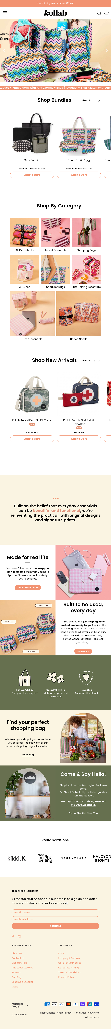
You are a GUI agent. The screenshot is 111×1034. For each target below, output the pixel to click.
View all (86, 100)
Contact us (18, 958)
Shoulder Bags (55, 287)
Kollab (23, 1014)
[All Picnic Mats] (24, 232)
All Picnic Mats (25, 250)
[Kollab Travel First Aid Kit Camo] (32, 394)
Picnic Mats (80, 1012)
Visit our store (19, 963)
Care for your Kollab (70, 963)
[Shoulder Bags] (55, 269)
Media (15, 986)
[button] (99, 100)
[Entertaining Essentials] (86, 269)
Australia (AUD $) (17, 1005)
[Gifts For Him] (32, 134)
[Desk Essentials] (32, 313)
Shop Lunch (83, 651)
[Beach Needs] (78, 313)
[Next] (106, 50)
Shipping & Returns (69, 958)
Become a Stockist (22, 982)
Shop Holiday (64, 1012)
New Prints (93, 1012)
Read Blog (28, 754)
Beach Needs (78, 339)
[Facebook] (13, 936)
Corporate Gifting (68, 967)
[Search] (99, 13)
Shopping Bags (86, 250)
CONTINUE (55, 926)
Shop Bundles (54, 100)
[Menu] (5, 13)
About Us (17, 953)
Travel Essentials (55, 250)
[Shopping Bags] (86, 232)
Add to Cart (32, 175)
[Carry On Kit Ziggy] (79, 134)
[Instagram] (19, 936)
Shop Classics (47, 1012)
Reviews (16, 972)
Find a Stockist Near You (83, 813)
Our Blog (16, 977)
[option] (55, 50)
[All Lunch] (24, 269)
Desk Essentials (32, 339)
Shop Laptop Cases (28, 587)
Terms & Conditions (69, 972)
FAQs (61, 953)
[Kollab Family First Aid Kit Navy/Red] (79, 394)
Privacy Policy (66, 977)
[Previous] (4, 50)
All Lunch (24, 287)
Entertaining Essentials (86, 287)
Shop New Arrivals (54, 360)
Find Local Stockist (22, 967)
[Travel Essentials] (55, 232)
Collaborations (91, 1017)
